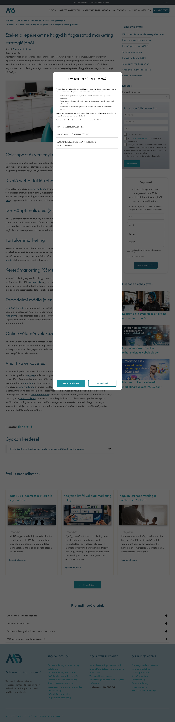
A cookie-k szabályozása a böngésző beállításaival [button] (76, 143)
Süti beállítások (102, 383)
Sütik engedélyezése (71, 383)
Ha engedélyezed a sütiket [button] (71, 126)
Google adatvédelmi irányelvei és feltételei (87, 120)
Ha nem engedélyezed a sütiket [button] (73, 134)
